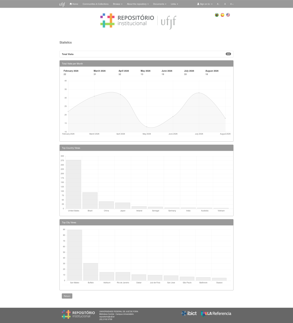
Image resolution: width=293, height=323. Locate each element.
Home (75, 3)
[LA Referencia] (216, 313)
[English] (228, 14)
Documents (159, 3)
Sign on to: (205, 3)
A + (231, 3)
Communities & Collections (96, 3)
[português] (217, 14)
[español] (223, 14)
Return (67, 295)
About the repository (137, 3)
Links (174, 3)
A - (218, 3)
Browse (117, 3)
